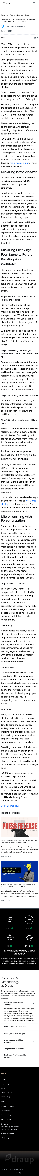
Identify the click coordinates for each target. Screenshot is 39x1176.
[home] (6, 2)
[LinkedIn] (19, 1173)
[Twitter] (16, 1173)
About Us (4, 1079)
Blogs (27, 15)
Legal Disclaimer (6, 1092)
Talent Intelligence (16, 15)
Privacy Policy (5, 1097)
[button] (34, 2)
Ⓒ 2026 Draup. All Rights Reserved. (12, 1169)
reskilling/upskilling (19, 163)
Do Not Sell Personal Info (9, 1106)
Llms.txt (10, 1173)
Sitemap (4, 1173)
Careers (3, 1088)
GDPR (3, 1102)
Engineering (5, 1084)
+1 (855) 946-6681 (7, 1133)
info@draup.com (7, 1138)
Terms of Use (5, 1110)
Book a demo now (10, 806)
